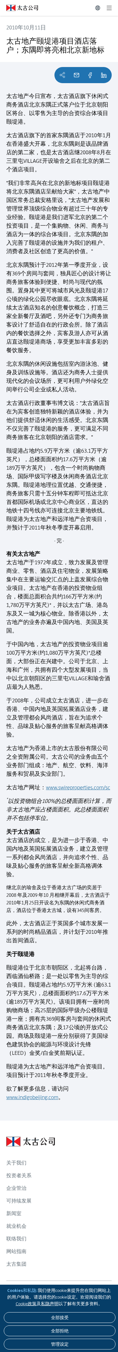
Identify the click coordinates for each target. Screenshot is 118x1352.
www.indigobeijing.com (32, 1097)
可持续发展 (18, 1201)
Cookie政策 (26, 1303)
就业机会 (16, 1226)
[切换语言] (98, 8)
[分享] (90, 75)
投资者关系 (18, 1175)
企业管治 (16, 1188)
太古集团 (16, 1264)
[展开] (109, 8)
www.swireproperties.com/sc (78, 787)
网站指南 (16, 1251)
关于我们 (16, 1163)
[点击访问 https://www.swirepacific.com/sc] (19, 8)
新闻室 (13, 1213)
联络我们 (16, 1239)
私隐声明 (50, 1303)
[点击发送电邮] (76, 75)
